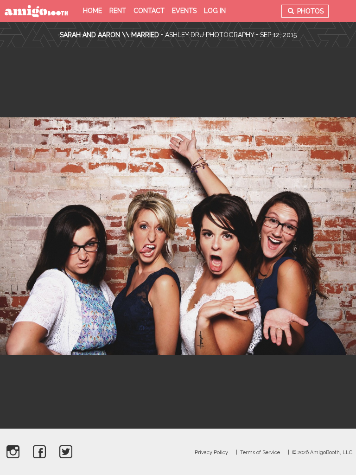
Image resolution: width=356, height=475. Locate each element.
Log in (215, 10)
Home (92, 10)
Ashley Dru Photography (209, 35)
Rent (117, 10)
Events (184, 10)
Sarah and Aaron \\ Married (109, 35)
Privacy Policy (211, 452)
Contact (149, 10)
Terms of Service (260, 452)
